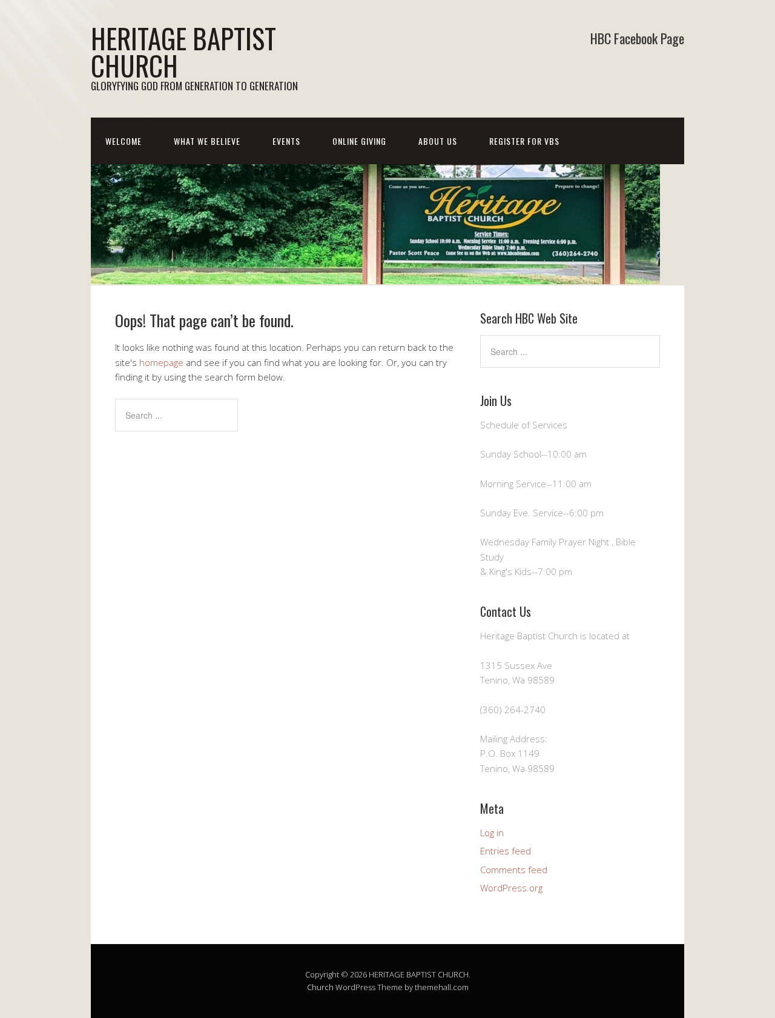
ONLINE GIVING (359, 141)
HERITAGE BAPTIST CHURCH (183, 51)
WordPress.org (511, 888)
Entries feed (505, 851)
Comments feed (513, 869)
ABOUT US (437, 141)
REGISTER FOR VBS (524, 141)
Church (320, 987)
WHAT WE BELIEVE (207, 141)
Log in (492, 833)
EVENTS (286, 141)
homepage (161, 362)
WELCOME (123, 141)
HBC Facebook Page (637, 38)
